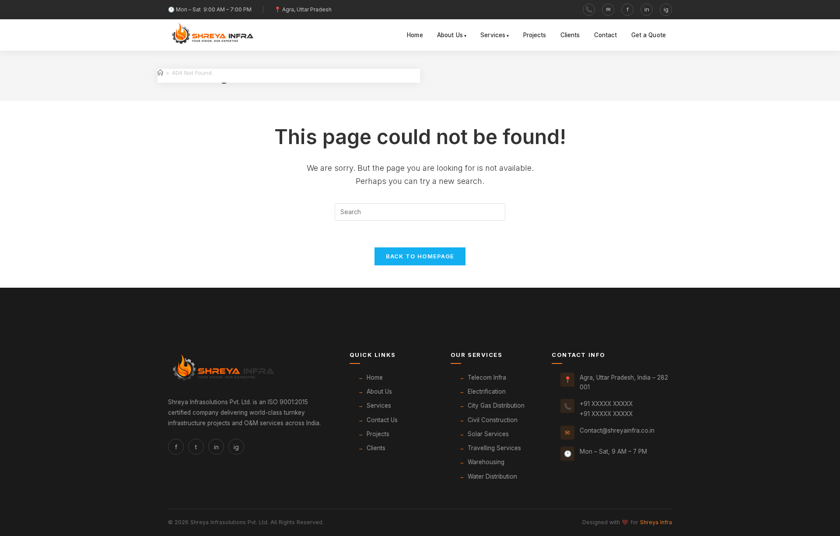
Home (415, 35)
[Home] (160, 72)
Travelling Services (494, 447)
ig (666, 9)
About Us (450, 35)
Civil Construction (493, 419)
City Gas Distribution (496, 405)
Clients (570, 35)
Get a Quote (648, 35)
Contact (605, 35)
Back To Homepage (420, 256)
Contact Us (382, 419)
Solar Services (488, 433)
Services (492, 35)
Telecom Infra (487, 377)
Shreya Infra (656, 522)
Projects (534, 35)
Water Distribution (492, 476)
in (646, 9)
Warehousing (486, 461)
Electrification (487, 391)
